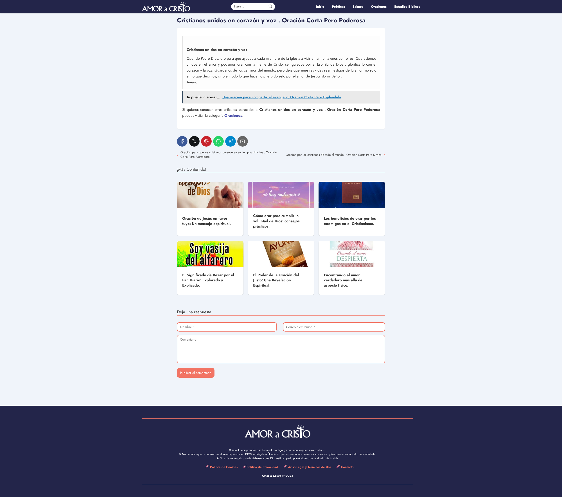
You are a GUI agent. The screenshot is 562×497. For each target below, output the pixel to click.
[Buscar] (270, 6)
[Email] (242, 141)
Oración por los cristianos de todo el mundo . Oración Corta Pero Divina (334, 155)
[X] (194, 141)
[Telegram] (230, 141)
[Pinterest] (206, 141)
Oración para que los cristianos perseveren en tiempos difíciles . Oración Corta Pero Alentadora (228, 154)
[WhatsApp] (218, 141)
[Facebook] (182, 141)
